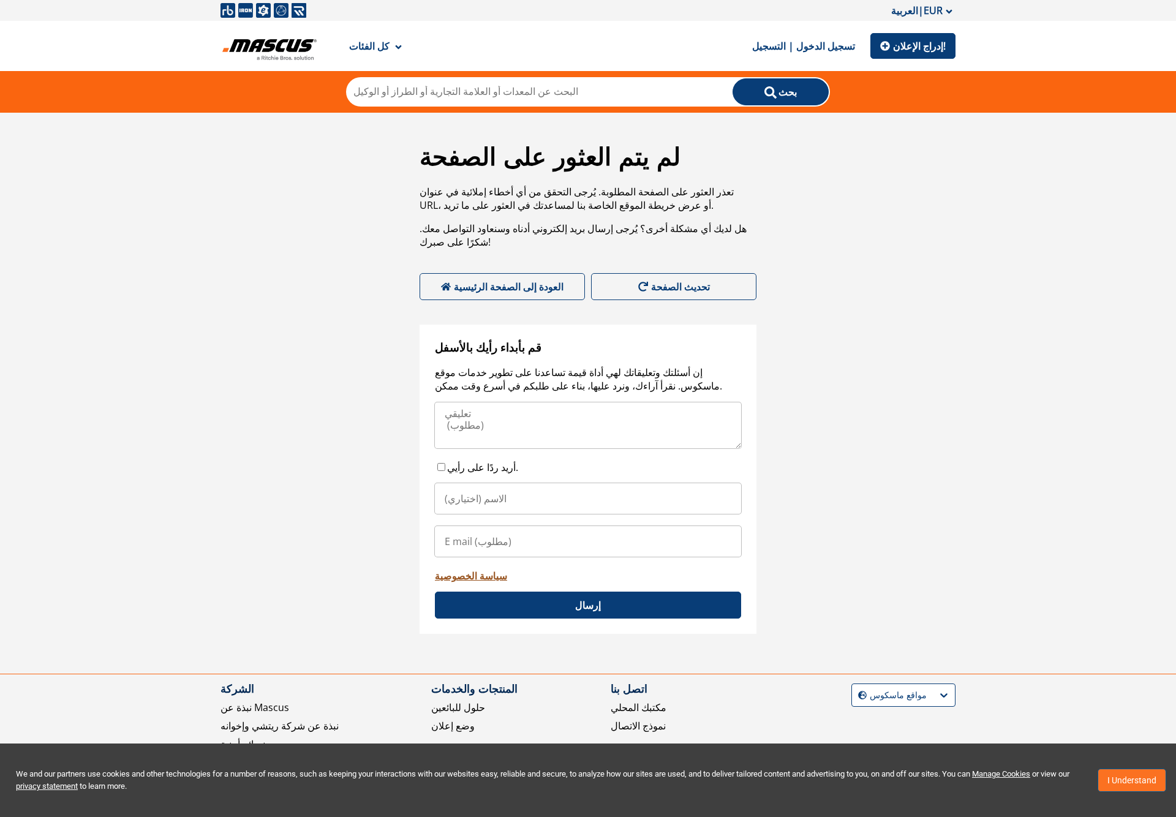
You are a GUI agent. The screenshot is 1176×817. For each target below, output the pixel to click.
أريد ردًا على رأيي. (482, 467)
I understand (1131, 780)
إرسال (588, 605)
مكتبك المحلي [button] (638, 707)
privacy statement (47, 786)
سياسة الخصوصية (471, 575)
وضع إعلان (453, 725)
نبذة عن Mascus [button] (255, 707)
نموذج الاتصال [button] (638, 725)
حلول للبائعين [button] (458, 707)
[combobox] (859, 695)
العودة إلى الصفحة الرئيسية (509, 286)
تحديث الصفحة (680, 286)
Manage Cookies (1001, 773)
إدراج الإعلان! (919, 46)
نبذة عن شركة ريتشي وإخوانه (280, 725)
